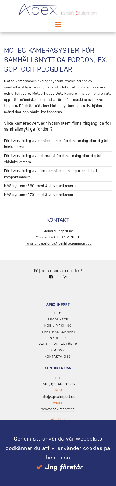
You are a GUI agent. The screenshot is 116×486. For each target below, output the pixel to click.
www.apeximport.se (58, 409)
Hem (58, 313)
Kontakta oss (58, 356)
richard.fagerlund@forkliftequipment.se (58, 243)
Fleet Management (58, 332)
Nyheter (58, 338)
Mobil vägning (58, 325)
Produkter (58, 319)
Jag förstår (64, 467)
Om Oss (58, 350)
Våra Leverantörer (58, 344)
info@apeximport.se (58, 397)
